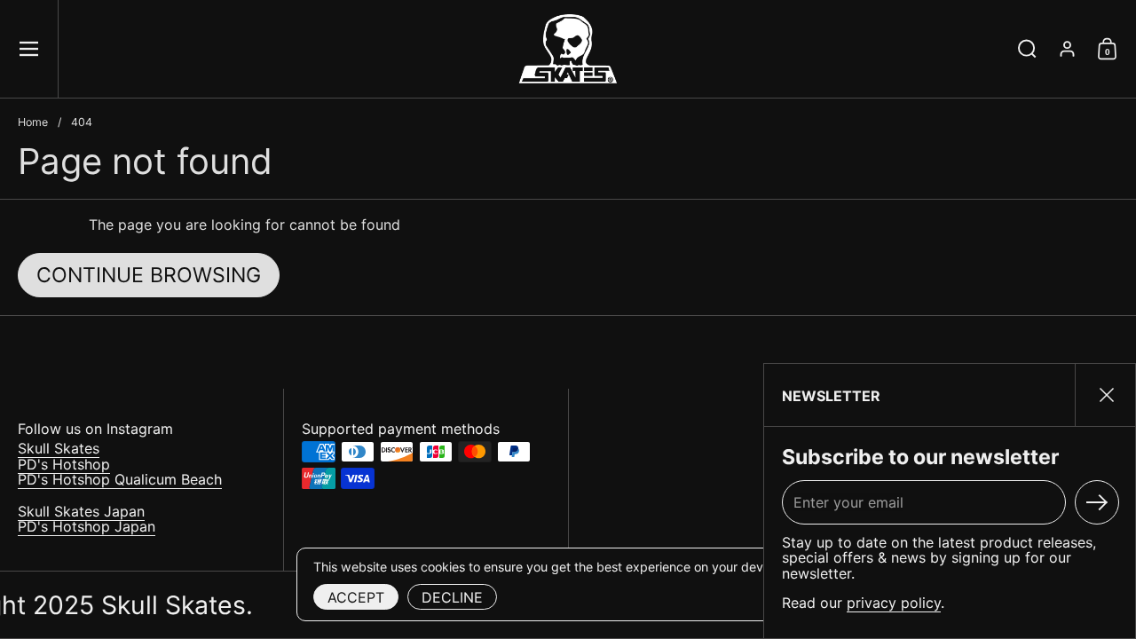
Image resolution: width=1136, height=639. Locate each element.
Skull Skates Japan (81, 511)
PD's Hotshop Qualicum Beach (120, 479)
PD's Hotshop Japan (86, 526)
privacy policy (894, 602)
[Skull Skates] (568, 48)
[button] (1027, 48)
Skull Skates (58, 448)
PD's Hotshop (64, 464)
